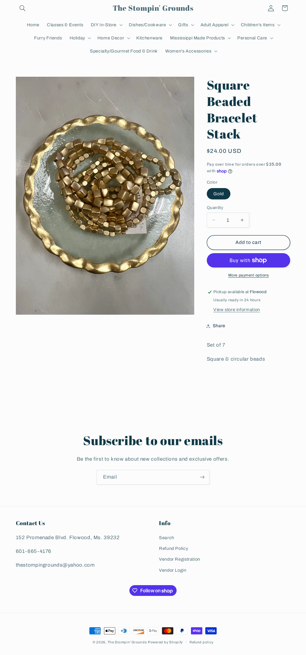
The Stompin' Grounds (127, 642)
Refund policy (201, 642)
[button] (23, 8)
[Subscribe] (202, 477)
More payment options (248, 275)
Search (166, 537)
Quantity (215, 207)
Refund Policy (173, 548)
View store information (236, 309)
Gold (218, 193)
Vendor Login (172, 570)
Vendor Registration (179, 559)
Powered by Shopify (165, 642)
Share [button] (219, 325)
